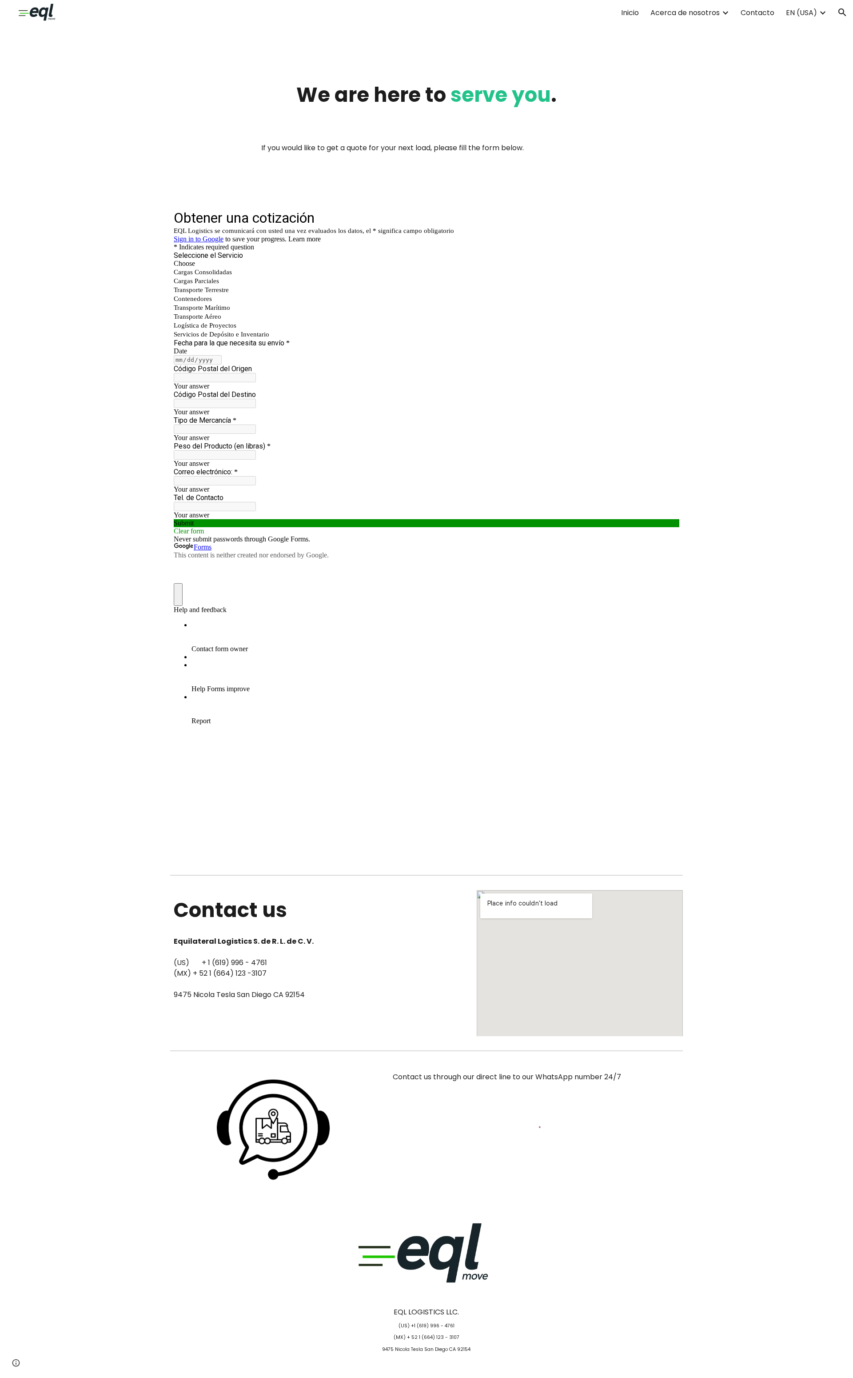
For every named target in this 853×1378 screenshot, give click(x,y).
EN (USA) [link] (801, 13)
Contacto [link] (757, 13)
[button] (842, 12)
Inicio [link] (630, 13)
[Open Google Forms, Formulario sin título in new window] (666, 217)
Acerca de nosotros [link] (685, 13)
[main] (426, 95)
